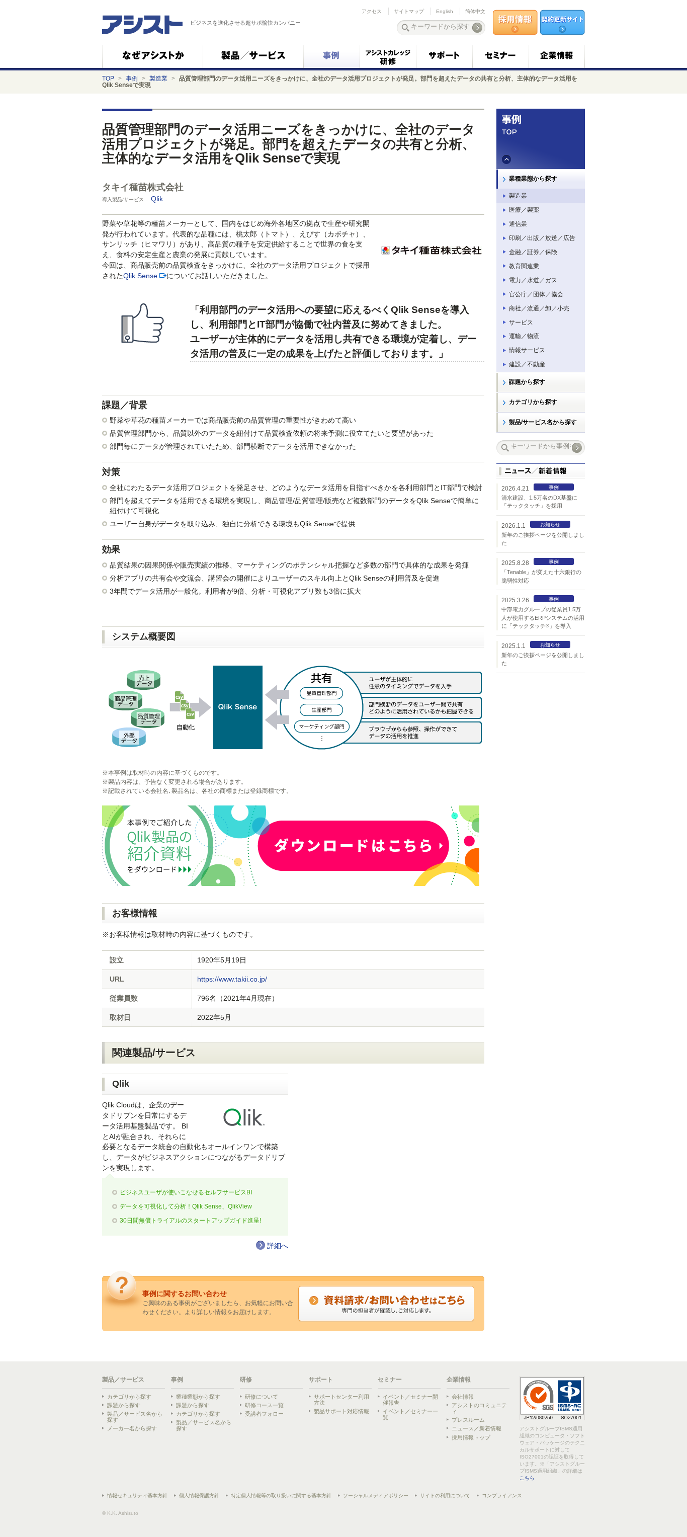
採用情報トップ (471, 1437)
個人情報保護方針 (199, 1495)
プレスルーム (468, 1420)
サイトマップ (409, 11)
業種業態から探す (533, 178)
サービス (521, 322)
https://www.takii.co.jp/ (232, 979)
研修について (261, 1397)
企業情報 (459, 1379)
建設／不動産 (527, 364)
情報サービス (527, 350)
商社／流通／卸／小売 (539, 308)
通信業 (518, 223)
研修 (246, 1379)
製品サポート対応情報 (341, 1411)
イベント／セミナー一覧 (410, 1414)
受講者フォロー (264, 1414)
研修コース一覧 (264, 1405)
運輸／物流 (524, 336)
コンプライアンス (502, 1495)
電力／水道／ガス (533, 280)
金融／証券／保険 (533, 252)
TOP (108, 78)
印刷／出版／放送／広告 (542, 237)
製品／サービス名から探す (134, 1417)
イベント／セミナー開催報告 (410, 1400)
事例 (132, 78)
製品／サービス (123, 1379)
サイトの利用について (445, 1495)
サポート (321, 1379)
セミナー (390, 1379)
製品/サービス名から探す (543, 422)
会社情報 (463, 1397)
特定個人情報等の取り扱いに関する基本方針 (281, 1495)
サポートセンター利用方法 (341, 1400)
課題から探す (527, 381)
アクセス (372, 11)
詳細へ (277, 1246)
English (444, 11)
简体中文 (475, 11)
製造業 (158, 78)
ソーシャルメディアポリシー (375, 1495)
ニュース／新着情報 (476, 1428)
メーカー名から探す (132, 1428)
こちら (527, 1478)
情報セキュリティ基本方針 (137, 1495)
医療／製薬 (524, 209)
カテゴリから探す (533, 402)
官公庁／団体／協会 (536, 294)
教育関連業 (524, 266)
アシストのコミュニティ (479, 1408)
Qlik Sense (140, 276)
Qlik (158, 199)
